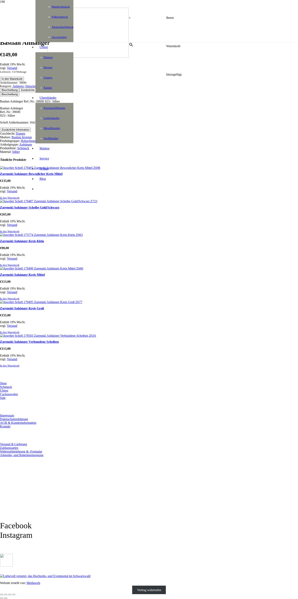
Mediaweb (33, 583)
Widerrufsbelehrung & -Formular (21, 451)
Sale (2, 398)
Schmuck (23, 148)
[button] (9, 197)
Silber (16, 151)
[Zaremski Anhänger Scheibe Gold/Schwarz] (48, 201)
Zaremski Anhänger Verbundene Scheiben (29, 341)
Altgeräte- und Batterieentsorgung (21, 455)
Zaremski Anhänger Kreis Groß (22, 308)
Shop (3, 383)
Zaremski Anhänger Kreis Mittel (22, 274)
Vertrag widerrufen (149, 590)
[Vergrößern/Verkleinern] (1, 594)
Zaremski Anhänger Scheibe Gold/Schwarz (29, 207)
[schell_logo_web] (88, 56)
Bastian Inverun (22, 137)
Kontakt (5, 426)
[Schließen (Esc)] (13, 594)
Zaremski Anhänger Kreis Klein (22, 241)
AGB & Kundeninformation (18, 422)
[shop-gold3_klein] (6, 565)
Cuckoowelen (9, 394)
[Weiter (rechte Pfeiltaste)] (5, 598)
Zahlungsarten (9, 448)
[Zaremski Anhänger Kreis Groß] (41, 302)
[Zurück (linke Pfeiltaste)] (1, 598)
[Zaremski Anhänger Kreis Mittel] (41, 268)
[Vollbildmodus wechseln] (5, 594)
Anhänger (18, 86)
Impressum (7, 415)
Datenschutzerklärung (14, 419)
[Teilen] (9, 594)
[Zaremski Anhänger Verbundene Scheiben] (48, 335)
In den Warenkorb (12, 78)
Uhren (4, 390)
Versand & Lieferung (13, 444)
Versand (12, 68)
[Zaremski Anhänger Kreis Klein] (41, 235)
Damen (20, 133)
